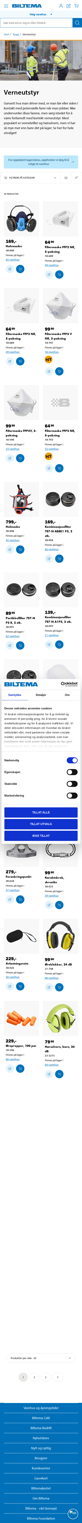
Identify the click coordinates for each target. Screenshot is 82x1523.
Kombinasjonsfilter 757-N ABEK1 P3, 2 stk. (58, 531)
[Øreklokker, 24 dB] (60, 936)
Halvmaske (14, 246)
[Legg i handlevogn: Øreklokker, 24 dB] (59, 987)
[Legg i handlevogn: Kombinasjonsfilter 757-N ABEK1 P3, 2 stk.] (59, 558)
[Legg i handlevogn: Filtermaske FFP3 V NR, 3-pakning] (59, 371)
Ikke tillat (41, 835)
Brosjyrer (41, 1458)
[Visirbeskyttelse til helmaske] (60, 676)
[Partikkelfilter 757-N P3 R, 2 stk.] (21, 589)
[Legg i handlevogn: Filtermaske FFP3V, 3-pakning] (20, 458)
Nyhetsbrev (41, 1438)
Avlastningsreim (17, 963)
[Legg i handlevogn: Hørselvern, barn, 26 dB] (59, 1074)
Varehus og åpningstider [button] (41, 1408)
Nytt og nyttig (41, 1448)
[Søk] (77, 22)
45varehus (12, 540)
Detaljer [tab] (41, 694)
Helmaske (13, 527)
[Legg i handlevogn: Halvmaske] (20, 269)
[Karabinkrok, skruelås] (60, 849)
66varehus (52, 978)
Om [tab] (67, 694)
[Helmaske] (21, 499)
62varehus (12, 636)
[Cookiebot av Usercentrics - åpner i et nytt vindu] (61, 684)
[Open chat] (73, 1514)
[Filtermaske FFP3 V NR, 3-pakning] (60, 305)
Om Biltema (41, 1498)
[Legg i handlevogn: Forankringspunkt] (20, 899)
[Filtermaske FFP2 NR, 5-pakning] (60, 218)
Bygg (16, 34)
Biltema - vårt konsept (41, 1508)
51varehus (52, 635)
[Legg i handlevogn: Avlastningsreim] (20, 986)
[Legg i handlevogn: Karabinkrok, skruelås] (59, 905)
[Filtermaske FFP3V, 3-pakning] (21, 402)
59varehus (52, 895)
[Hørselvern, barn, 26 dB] (60, 1018)
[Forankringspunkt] (21, 849)
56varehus (52, 352)
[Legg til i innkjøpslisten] (10, 269)
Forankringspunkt (18, 877)
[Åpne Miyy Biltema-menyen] (61, 5)
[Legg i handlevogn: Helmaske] (20, 549)
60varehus (52, 549)
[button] (41, 14)
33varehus (12, 449)
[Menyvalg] (6, 6)
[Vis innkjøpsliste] (68, 5)
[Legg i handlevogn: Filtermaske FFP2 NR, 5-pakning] (59, 274)
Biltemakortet (41, 1488)
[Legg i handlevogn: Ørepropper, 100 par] (20, 1068)
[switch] (72, 772)
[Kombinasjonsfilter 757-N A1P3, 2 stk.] (60, 589)
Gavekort (41, 1478)
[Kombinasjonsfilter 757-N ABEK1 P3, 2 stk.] (60, 499)
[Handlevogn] (76, 5)
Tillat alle (41, 812)
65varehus (12, 259)
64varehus (52, 1065)
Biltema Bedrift (41, 1428)
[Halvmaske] (21, 218)
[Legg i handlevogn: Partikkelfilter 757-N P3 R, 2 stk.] (20, 645)
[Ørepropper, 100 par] (21, 1018)
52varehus (52, 449)
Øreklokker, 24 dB (58, 964)
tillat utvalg (41, 824)
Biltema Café (41, 1418)
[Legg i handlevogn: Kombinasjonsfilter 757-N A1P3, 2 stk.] (59, 644)
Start (6, 34)
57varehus (12, 890)
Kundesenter (41, 1468)
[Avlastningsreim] (21, 936)
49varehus (52, 265)
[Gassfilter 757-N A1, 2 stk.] (21, 676)
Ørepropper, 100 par (21, 1046)
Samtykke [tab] (14, 694)
